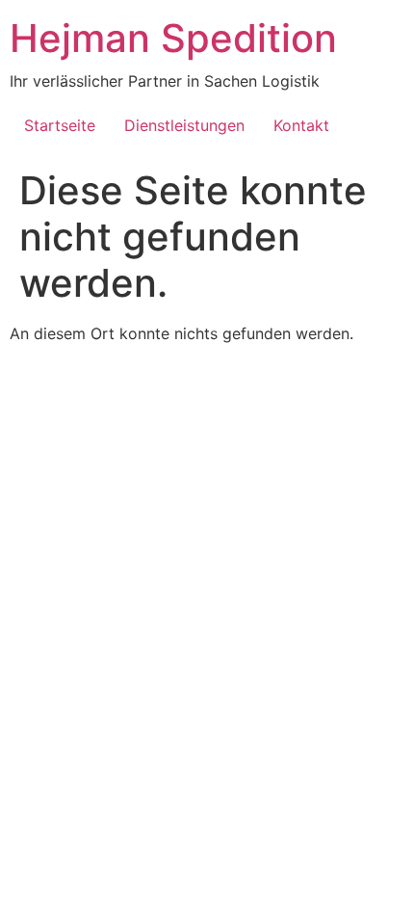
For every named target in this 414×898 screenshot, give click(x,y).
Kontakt (301, 125)
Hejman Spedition (173, 38)
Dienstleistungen (184, 125)
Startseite (59, 125)
